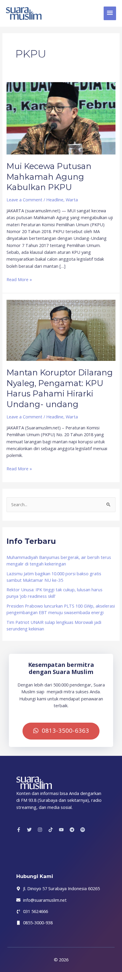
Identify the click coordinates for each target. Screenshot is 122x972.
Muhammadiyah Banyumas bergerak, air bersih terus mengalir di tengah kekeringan (59, 560)
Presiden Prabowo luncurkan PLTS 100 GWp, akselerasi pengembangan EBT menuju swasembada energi (61, 609)
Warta (72, 200)
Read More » (19, 279)
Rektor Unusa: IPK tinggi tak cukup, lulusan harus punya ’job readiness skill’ (54, 593)
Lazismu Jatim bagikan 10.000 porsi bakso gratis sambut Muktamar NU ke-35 (54, 577)
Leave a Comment (24, 200)
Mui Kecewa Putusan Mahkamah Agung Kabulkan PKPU (49, 176)
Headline (54, 200)
